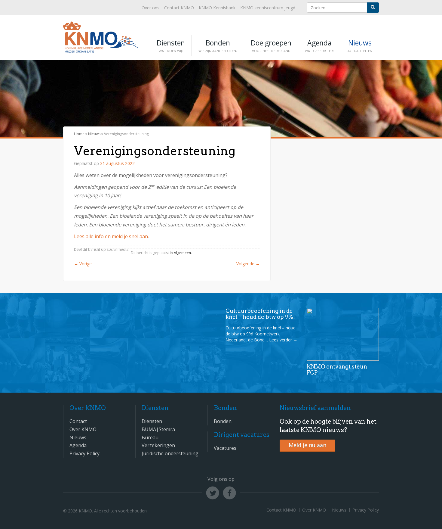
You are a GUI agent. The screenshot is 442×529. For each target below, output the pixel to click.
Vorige (83, 263)
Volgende (248, 263)
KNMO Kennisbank (217, 8)
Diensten (171, 45)
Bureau (150, 437)
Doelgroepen (271, 45)
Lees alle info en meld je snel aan (111, 236)
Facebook (229, 492)
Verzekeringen (158, 445)
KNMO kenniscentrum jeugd (267, 8)
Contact (78, 421)
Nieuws (360, 45)
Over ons (150, 8)
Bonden (217, 45)
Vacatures (225, 448)
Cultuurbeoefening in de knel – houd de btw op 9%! (260, 314)
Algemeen (182, 252)
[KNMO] (100, 49)
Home (79, 133)
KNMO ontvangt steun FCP (337, 369)
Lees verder (283, 340)
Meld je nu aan (307, 445)
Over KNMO (83, 429)
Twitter (212, 492)
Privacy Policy (84, 453)
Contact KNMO (179, 8)
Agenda (319, 45)
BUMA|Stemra (158, 429)
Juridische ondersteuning (170, 453)
